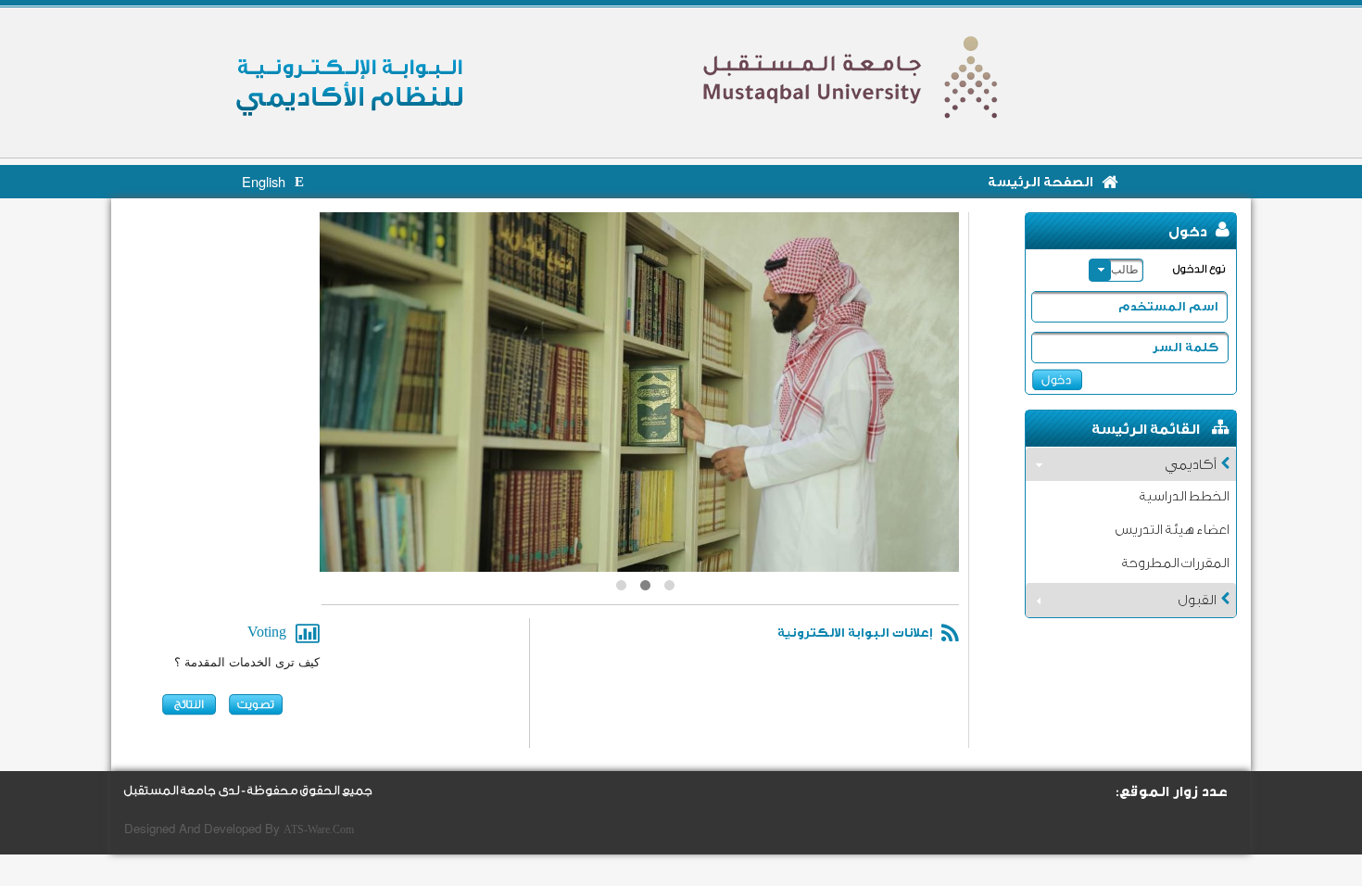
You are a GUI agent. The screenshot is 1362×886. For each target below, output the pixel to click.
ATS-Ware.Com (319, 829)
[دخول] (1057, 379)
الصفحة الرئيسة (1040, 182)
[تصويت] (258, 705)
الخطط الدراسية (1184, 496)
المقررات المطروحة (1175, 563)
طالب (1125, 269)
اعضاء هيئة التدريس (1172, 530)
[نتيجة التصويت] (191, 705)
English (263, 183)
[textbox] (1125, 312)
